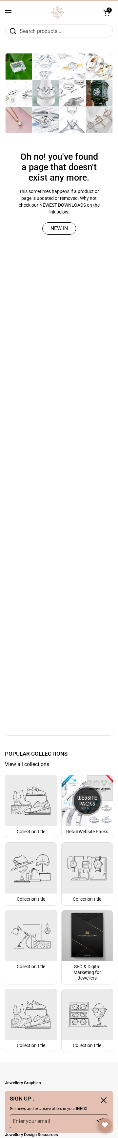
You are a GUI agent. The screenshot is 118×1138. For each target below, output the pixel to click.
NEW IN (59, 228)
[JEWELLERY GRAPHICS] (57, 12)
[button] (106, 12)
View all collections (27, 764)
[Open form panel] (104, 1124)
